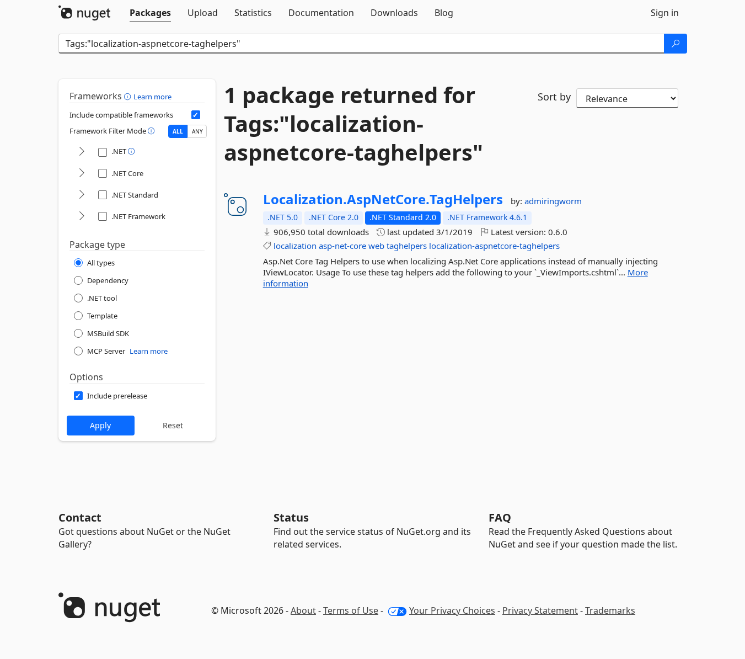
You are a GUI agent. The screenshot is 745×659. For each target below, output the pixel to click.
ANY (197, 131)
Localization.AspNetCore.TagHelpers (383, 199)
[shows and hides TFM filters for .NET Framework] (81, 216)
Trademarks (610, 610)
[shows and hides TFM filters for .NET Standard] (81, 195)
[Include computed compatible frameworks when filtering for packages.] (196, 115)
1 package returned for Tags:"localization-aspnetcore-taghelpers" (353, 124)
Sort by (554, 96)
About (303, 610)
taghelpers (407, 245)
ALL (178, 131)
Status (291, 517)
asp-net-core (342, 245)
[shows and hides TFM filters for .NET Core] (81, 173)
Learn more (152, 97)
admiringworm (553, 200)
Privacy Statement (540, 610)
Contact (79, 517)
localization (295, 245)
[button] (128, 96)
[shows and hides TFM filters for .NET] (81, 152)
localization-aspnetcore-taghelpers (494, 245)
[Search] (675, 44)
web (376, 245)
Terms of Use (350, 610)
